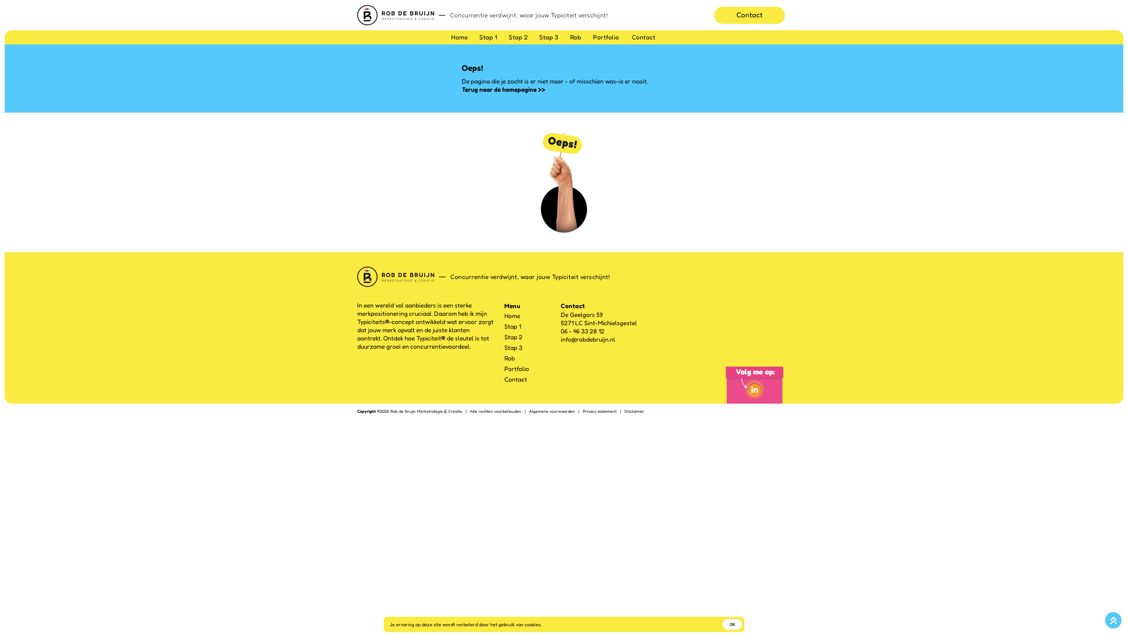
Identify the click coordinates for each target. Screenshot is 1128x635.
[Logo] (395, 15)
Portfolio (606, 37)
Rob (575, 37)
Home (459, 37)
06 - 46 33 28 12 (583, 331)
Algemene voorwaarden (552, 411)
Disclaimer (634, 411)
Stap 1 (488, 37)
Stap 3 (548, 37)
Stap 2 (518, 37)
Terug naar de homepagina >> (503, 89)
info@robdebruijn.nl (588, 339)
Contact (749, 15)
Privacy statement (600, 411)
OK (732, 624)
